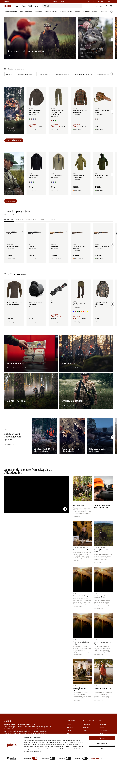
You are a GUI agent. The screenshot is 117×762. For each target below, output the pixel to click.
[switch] (52, 758)
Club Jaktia (70, 733)
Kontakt (69, 724)
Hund (36, 6)
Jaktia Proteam (103, 730)
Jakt (17, 6)
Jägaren (101, 733)
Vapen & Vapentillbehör (11, 11)
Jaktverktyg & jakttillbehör (82, 11)
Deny (101, 748)
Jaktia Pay (86, 727)
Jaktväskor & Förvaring (66, 11)
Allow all (101, 738)
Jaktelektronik (38, 11)
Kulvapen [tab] (52, 219)
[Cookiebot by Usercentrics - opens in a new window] (12, 758)
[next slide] (112, 111)
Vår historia (70, 727)
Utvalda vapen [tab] (9, 219)
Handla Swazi (10, 201)
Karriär (69, 730)
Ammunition (28, 11)
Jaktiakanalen (102, 724)
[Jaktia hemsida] (7, 6)
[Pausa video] (65, 509)
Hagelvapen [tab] (42, 219)
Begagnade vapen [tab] (31, 219)
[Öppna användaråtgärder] (106, 6)
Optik (21, 11)
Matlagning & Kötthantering (99, 11)
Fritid (30, 6)
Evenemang (100, 1)
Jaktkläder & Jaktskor (51, 11)
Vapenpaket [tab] (20, 219)
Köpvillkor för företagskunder (87, 731)
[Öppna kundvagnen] (111, 6)
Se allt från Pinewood (13, 140)
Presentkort (110, 1)
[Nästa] (112, 39)
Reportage (91, 1)
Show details (95, 758)
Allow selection (102, 743)
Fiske (24, 6)
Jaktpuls (101, 727)
